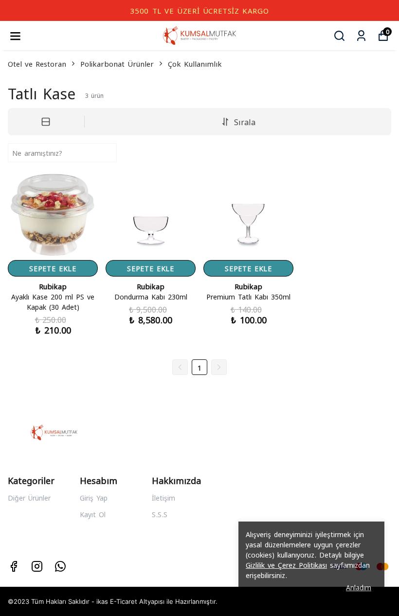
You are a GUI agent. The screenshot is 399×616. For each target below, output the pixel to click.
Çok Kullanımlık (195, 63)
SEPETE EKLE (52, 268)
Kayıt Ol (93, 514)
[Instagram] (37, 566)
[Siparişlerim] (361, 36)
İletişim (163, 497)
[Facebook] (13, 566)
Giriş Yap (94, 497)
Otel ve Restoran (37, 63)
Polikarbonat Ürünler (117, 63)
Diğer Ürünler (29, 497)
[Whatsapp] (60, 566)
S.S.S (159, 514)
